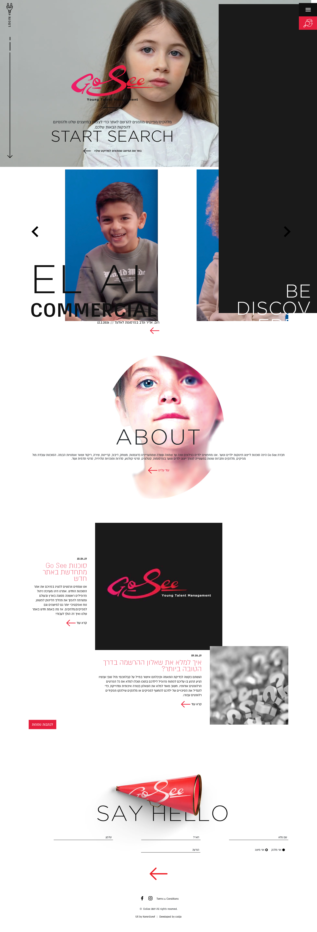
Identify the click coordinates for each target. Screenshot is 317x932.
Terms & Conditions (168, 898)
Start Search (112, 137)
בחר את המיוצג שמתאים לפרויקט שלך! (117, 150)
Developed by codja (170, 916)
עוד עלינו (163, 470)
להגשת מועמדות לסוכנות (293, 362)
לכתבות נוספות (42, 724)
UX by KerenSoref (145, 916)
